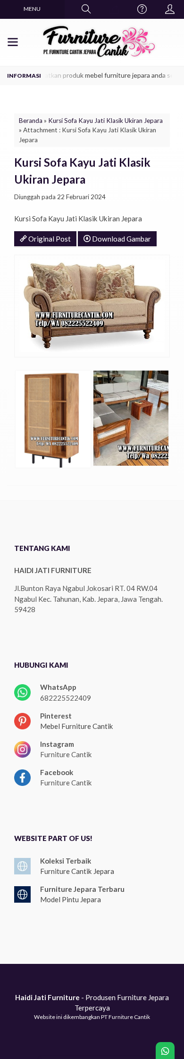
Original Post (49, 238)
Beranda (30, 120)
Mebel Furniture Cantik (76, 726)
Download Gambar (121, 238)
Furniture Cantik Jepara (77, 871)
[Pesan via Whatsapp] (114, 9)
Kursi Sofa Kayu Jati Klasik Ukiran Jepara (105, 120)
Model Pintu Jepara (70, 899)
